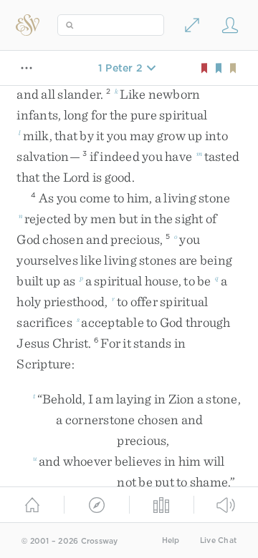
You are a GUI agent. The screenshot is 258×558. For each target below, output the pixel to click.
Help (171, 540)
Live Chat (218, 540)
